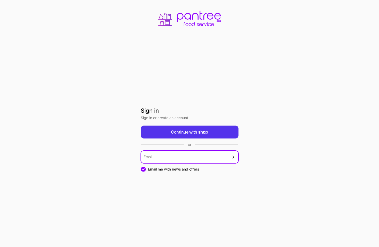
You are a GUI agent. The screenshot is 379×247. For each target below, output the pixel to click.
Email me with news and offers (173, 169)
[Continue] (232, 156)
